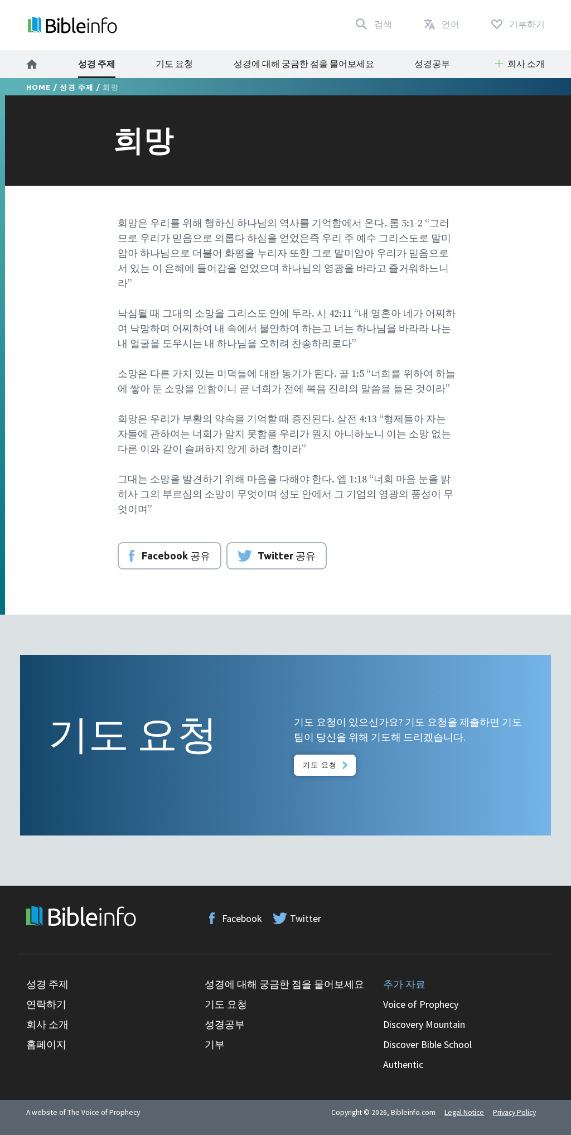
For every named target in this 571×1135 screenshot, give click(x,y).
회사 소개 (47, 1024)
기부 (215, 1044)
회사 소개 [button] (526, 63)
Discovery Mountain (424, 1024)
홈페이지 (46, 1044)
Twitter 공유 (287, 555)
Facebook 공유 (176, 555)
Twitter (305, 918)
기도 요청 (174, 63)
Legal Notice (464, 1112)
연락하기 (46, 1004)
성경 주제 (96, 63)
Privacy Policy (514, 1112)
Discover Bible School (427, 1044)
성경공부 (432, 63)
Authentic (403, 1064)
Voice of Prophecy (420, 1004)
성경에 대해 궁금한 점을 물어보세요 (304, 63)
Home (38, 87)
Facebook (242, 918)
